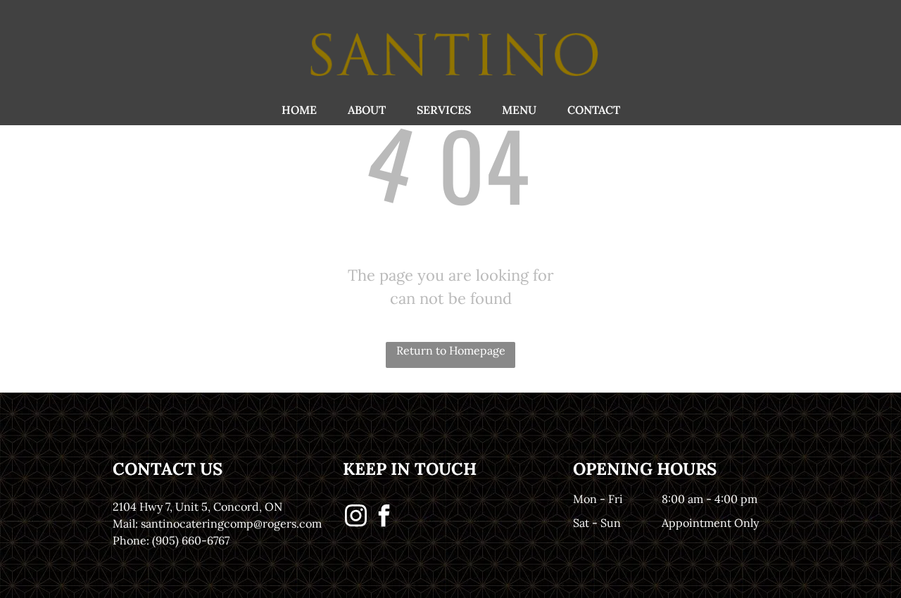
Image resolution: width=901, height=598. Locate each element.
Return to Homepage (450, 350)
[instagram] (355, 517)
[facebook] (383, 517)
